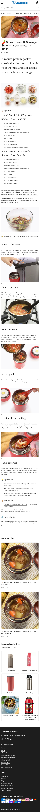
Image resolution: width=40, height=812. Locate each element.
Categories (4, 776)
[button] (37, 3)
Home (3, 13)
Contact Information (8, 755)
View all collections (8, 647)
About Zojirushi (6, 791)
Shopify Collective (7, 788)
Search (3, 748)
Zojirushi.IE (16, 810)
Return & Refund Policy (8, 758)
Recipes (9, 13)
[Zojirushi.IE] (19, 3)
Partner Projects (6, 767)
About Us (4, 753)
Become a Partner (7, 786)
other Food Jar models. (30, 194)
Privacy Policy (5, 762)
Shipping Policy (6, 760)
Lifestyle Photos (6, 783)
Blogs (3, 781)
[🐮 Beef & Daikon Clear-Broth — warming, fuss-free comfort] (20, 561)
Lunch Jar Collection (14, 521)
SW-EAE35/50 (16, 192)
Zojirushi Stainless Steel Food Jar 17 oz (15, 504)
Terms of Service (6, 765)
